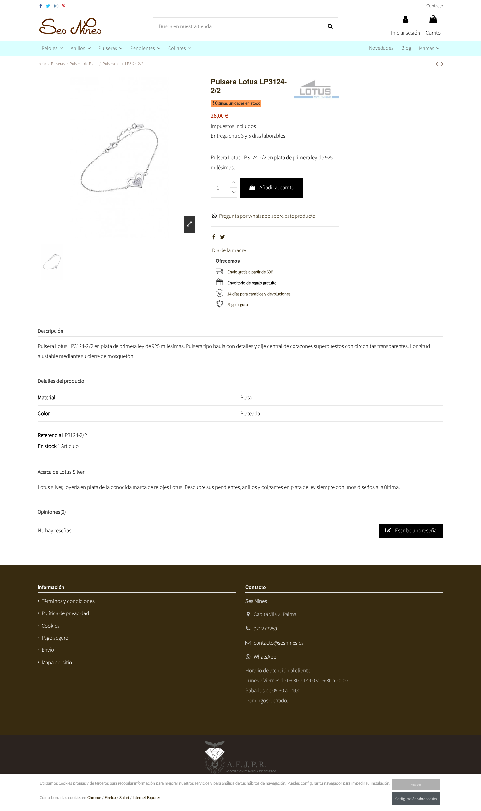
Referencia (49, 435)
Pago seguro (237, 304)
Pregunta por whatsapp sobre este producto (267, 215)
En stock (47, 446)
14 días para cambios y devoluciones (258, 294)
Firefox (110, 797)
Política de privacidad (65, 613)
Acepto (416, 784)
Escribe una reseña (415, 530)
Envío (48, 649)
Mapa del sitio (57, 662)
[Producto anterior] (438, 63)
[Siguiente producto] (441, 63)
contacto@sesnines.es (279, 642)
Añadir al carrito (276, 187)
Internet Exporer (146, 797)
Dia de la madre (229, 250)
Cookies (51, 625)
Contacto (434, 6)
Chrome (94, 797)
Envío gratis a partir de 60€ (250, 272)
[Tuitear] (222, 237)
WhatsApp (265, 656)
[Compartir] (214, 237)
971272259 (265, 628)
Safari (124, 797)
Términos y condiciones (68, 601)
